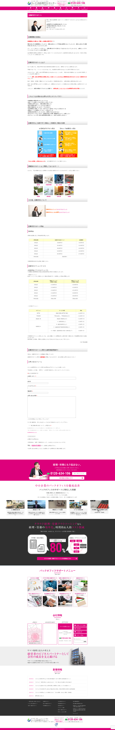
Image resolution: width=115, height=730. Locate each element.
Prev (7, 508)
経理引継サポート (61, 705)
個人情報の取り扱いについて (32, 432)
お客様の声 (72, 9)
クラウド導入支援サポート (32, 703)
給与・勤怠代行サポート (47, 703)
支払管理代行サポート (62, 701)
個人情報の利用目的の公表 (77, 703)
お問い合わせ (84, 9)
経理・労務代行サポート (32, 705)
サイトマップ (75, 713)
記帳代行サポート (46, 701)
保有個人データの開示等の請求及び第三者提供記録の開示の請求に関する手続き (79, 710)
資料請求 (60, 9)
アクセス (78, 9)
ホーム (30, 9)
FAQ (83, 1)
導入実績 (78, 1)
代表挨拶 (42, 9)
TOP (70, 1)
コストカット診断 (61, 707)
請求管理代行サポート (62, 703)
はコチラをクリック (56, 209)
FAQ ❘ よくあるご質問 (62, 711)
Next (108, 508)
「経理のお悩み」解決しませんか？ (34, 701)
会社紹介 (74, 1)
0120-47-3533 (36, 445)
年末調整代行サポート (47, 705)
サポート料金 (54, 9)
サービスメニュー (48, 9)
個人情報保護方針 (76, 701)
